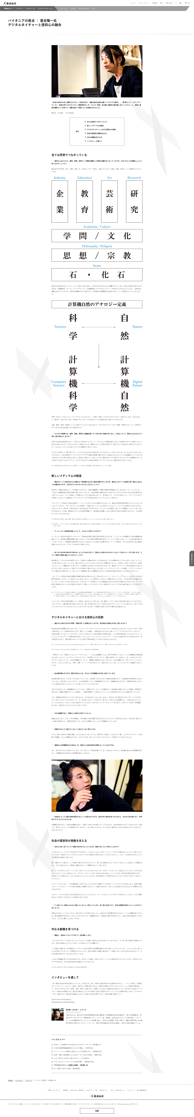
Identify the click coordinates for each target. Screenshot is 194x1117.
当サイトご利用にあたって (117, 1090)
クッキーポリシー (125, 1104)
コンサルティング (30, 8)
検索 (180, 3)
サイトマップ (131, 1090)
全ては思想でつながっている (97, 122)
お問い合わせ (169, 3)
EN (189, 3)
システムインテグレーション (45, 8)
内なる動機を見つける (94, 137)
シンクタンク (19, 8)
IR (92, 8)
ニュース (132, 3)
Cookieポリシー (103, 1090)
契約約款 (65, 1090)
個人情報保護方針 (142, 1090)
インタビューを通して (94, 141)
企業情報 (154, 3)
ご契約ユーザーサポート (54, 1090)
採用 (161, 3)
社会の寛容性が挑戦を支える (97, 133)
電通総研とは (8, 8)
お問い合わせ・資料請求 (77, 1090)
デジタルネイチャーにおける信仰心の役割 (101, 129)
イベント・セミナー (143, 3)
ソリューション (63, 8)
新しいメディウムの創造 (95, 125)
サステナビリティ (83, 8)
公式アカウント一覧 (91, 1090)
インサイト (73, 8)
